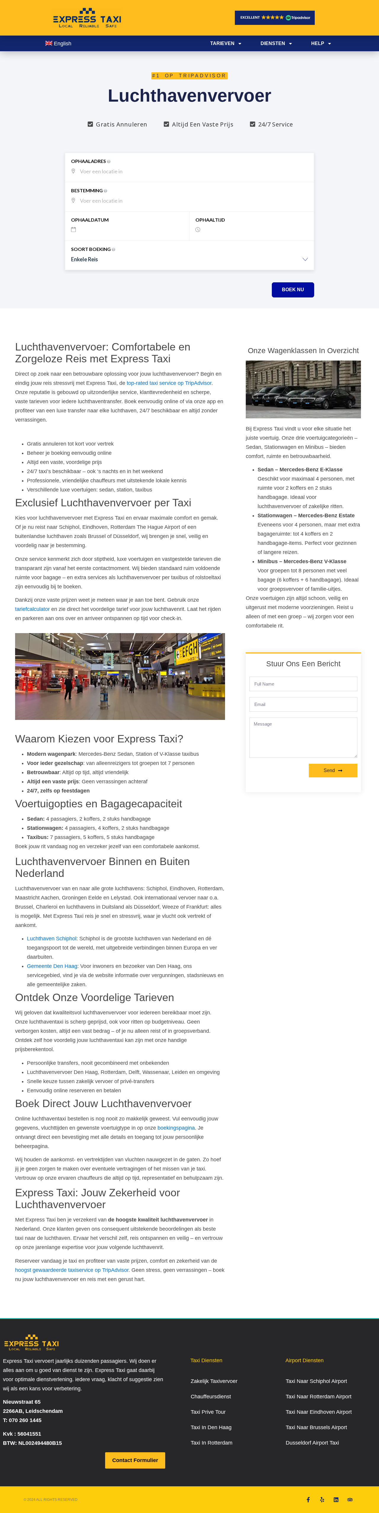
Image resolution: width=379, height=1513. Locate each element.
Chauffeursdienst (211, 1397)
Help (317, 43)
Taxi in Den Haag (211, 1427)
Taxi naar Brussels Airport (316, 1427)
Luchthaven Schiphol (51, 939)
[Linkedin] (336, 1499)
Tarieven (222, 43)
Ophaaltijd (210, 219)
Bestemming (87, 190)
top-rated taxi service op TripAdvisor (169, 383)
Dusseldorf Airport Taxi (312, 1443)
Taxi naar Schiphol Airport (316, 1381)
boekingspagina (176, 1128)
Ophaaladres (89, 161)
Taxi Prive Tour (208, 1412)
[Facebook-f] (308, 1499)
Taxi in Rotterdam (211, 1443)
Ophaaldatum (90, 219)
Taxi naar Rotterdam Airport (318, 1397)
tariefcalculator (32, 609)
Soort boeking (91, 249)
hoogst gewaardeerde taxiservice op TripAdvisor (72, 1270)
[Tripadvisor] (350, 1499)
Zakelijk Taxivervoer (214, 1381)
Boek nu (293, 289)
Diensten (273, 43)
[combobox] (189, 262)
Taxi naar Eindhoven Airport (319, 1412)
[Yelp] (322, 1499)
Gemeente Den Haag (52, 966)
